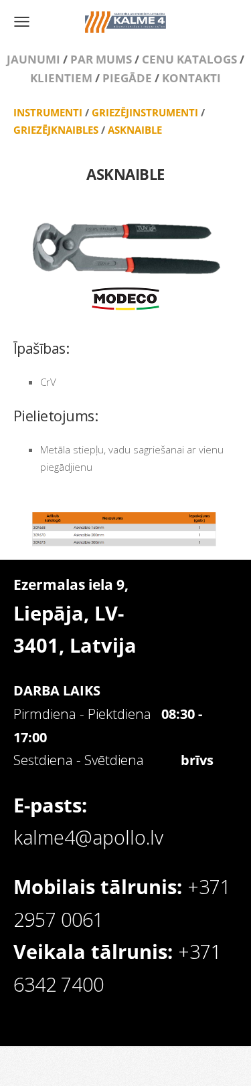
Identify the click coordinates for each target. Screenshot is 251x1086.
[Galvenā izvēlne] (21, 21)
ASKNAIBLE (135, 129)
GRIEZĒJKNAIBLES (55, 129)
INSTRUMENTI (47, 112)
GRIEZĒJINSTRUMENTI (145, 112)
